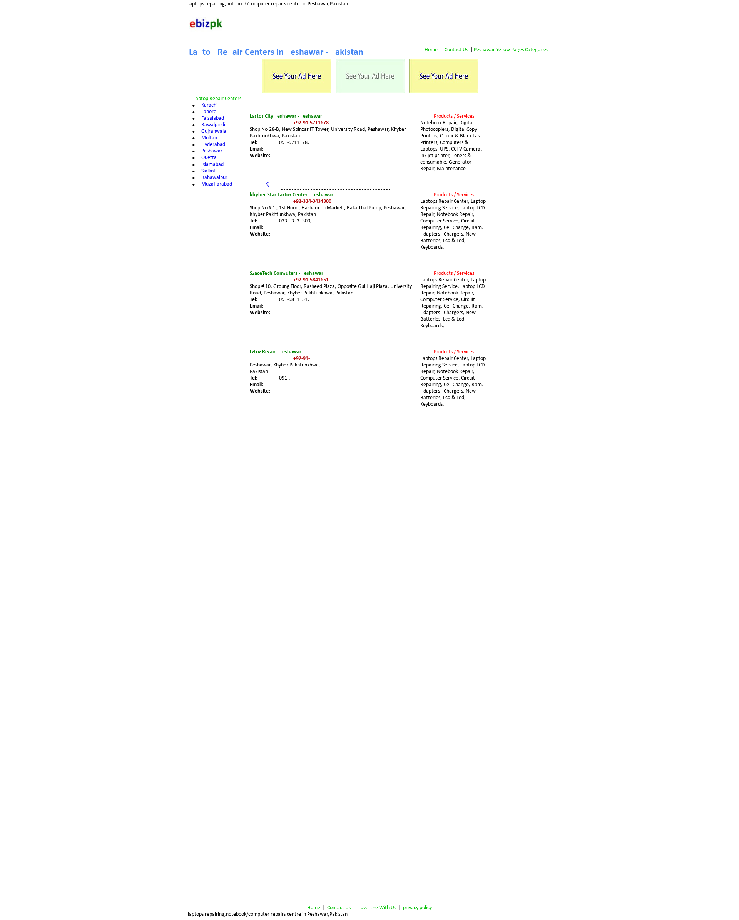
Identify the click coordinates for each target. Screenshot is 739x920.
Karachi (209, 105)
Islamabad (212, 164)
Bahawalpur (214, 178)
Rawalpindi (213, 125)
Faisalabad (212, 118)
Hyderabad (213, 144)
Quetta (209, 158)
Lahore (208, 112)
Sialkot (208, 171)
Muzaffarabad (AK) (235, 184)
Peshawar (211, 151)
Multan (209, 138)
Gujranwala (213, 131)
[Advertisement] (521, 150)
